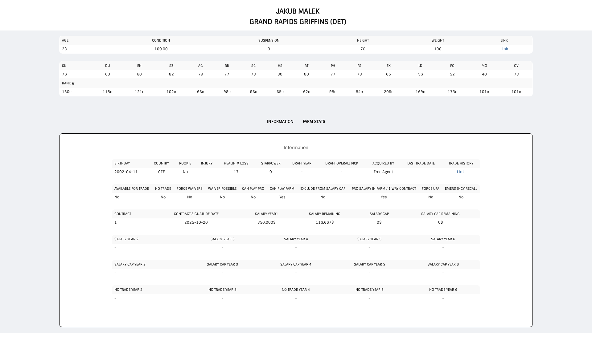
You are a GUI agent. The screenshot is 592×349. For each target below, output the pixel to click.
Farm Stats (314, 121)
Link (504, 49)
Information (280, 121)
